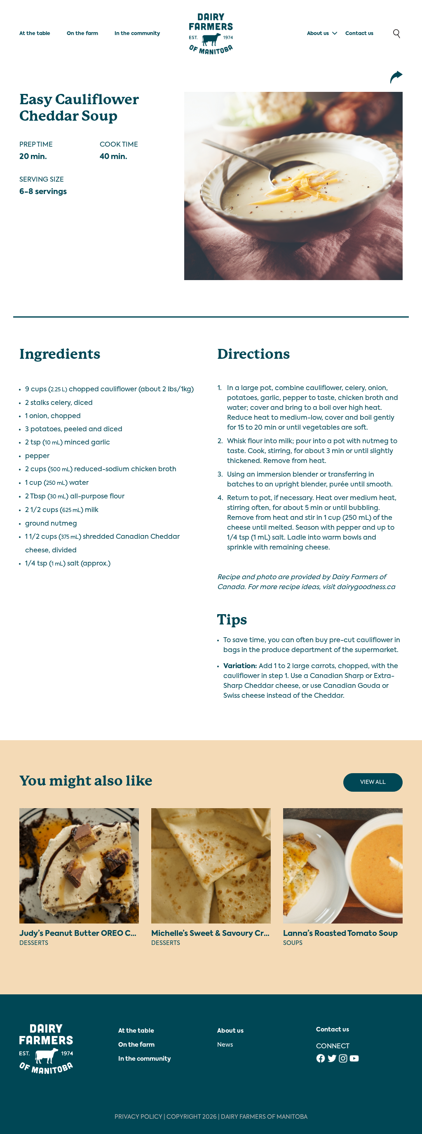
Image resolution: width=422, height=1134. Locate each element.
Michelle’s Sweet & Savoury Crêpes (216, 934)
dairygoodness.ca (366, 587)
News (225, 1045)
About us (318, 33)
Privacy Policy (138, 1117)
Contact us (359, 33)
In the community (137, 33)
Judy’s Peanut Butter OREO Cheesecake (95, 934)
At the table (34, 33)
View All (373, 782)
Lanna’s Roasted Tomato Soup (340, 934)
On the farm (82, 33)
